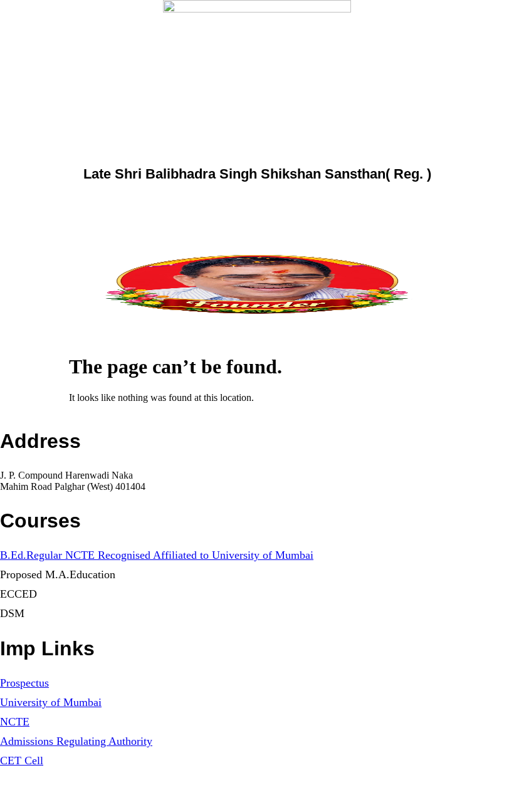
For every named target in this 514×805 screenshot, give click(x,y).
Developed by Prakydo (40, 794)
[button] (257, 328)
